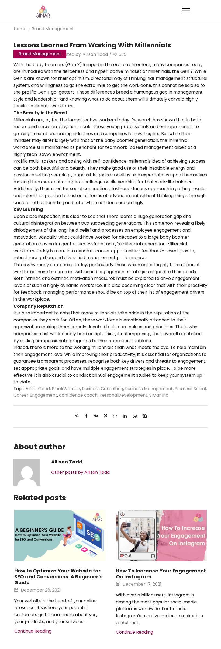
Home (20, 29)
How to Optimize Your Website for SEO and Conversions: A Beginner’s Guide (58, 576)
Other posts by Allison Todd (80, 472)
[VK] (96, 416)
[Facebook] (86, 416)
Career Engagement (35, 395)
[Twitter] (77, 416)
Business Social (190, 389)
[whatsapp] (135, 416)
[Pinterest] (105, 416)
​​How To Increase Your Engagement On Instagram (161, 573)
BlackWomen (66, 389)
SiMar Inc (158, 395)
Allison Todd (95, 54)
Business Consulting (102, 389)
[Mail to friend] (115, 416)
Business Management (149, 389)
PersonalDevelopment (123, 395)
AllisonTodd (38, 389)
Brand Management (53, 29)
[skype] (143, 416)
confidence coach (78, 395)
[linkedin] (125, 416)
